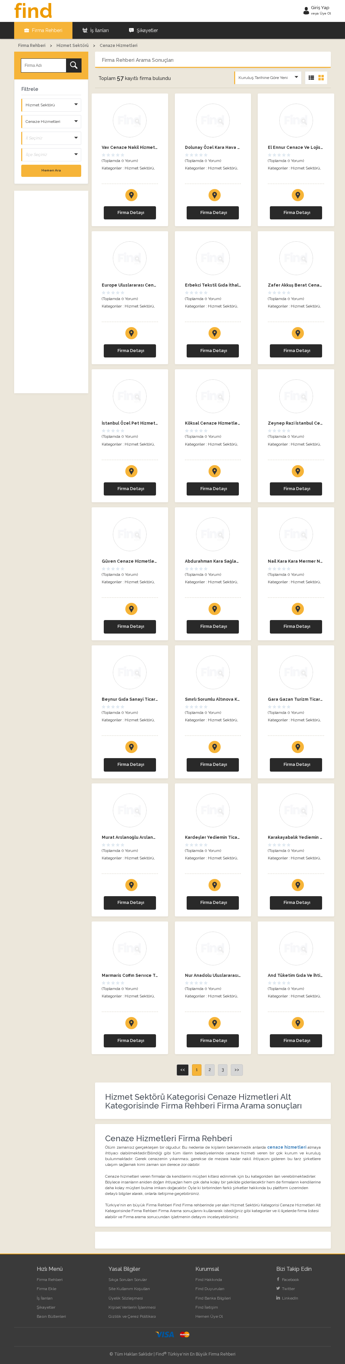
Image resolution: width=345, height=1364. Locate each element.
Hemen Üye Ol (209, 1316)
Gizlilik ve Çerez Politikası (132, 1316)
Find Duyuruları (209, 1288)
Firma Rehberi (46, 30)
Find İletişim (206, 1307)
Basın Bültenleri (51, 1316)
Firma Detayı (131, 212)
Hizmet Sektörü (139, 168)
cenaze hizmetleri (287, 1147)
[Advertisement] (51, 292)
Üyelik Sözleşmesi (125, 1298)
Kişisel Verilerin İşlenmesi (132, 1307)
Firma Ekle (46, 1288)
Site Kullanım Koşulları (129, 1288)
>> (236, 1069)
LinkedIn (289, 1298)
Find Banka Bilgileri (213, 1298)
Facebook (290, 1279)
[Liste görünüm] (311, 78)
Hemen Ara (51, 170)
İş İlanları (99, 30)
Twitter (288, 1288)
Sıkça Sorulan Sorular (127, 1279)
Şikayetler (146, 30)
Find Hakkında (208, 1279)
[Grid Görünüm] (321, 78)
